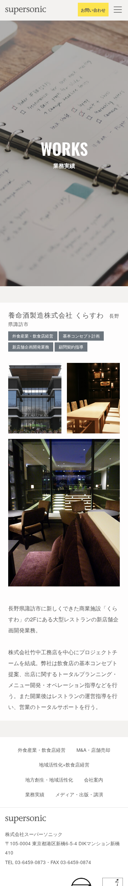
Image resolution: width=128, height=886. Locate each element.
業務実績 (34, 794)
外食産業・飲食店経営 (42, 749)
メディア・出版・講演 (79, 794)
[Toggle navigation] (118, 9)
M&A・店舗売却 (93, 749)
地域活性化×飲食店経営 (64, 764)
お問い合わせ (93, 10)
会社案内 (93, 779)
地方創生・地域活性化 (49, 779)
